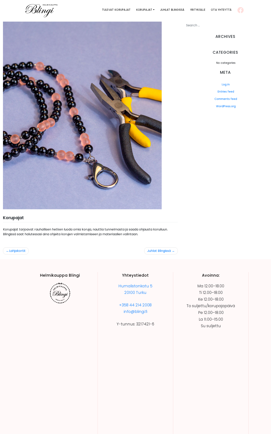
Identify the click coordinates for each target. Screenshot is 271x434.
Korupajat (144, 10)
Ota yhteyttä (221, 10)
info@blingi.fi (135, 311)
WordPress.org (226, 106)
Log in (226, 84)
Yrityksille (197, 10)
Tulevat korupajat (116, 10)
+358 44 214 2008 (135, 305)
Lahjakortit (17, 251)
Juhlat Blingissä (172, 10)
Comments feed (225, 99)
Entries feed (226, 92)
